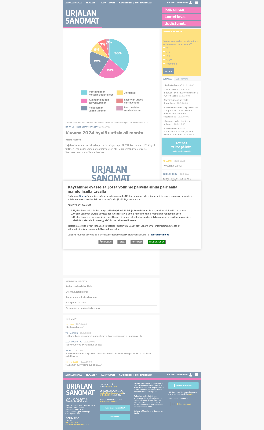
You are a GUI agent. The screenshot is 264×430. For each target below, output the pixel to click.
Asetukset (137, 241)
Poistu (122, 241)
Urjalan (82, 196)
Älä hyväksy (106, 241)
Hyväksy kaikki (156, 241)
